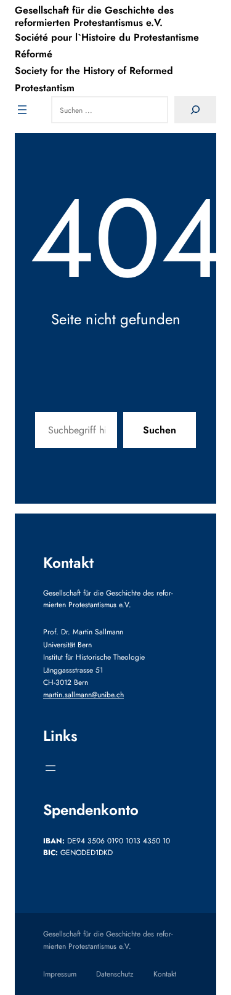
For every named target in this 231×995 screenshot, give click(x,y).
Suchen (159, 430)
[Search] (195, 109)
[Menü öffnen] (22, 109)
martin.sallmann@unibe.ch (83, 694)
